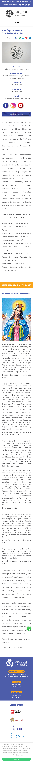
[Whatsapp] (20, 4)
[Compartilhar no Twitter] (23, 38)
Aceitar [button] (16, 759)
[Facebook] (23, 4)
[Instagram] (26, 4)
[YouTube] (29, 4)
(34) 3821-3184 (16, 697)
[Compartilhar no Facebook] (16, 38)
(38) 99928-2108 (16, 92)
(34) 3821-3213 (16, 695)
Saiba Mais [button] (19, 755)
